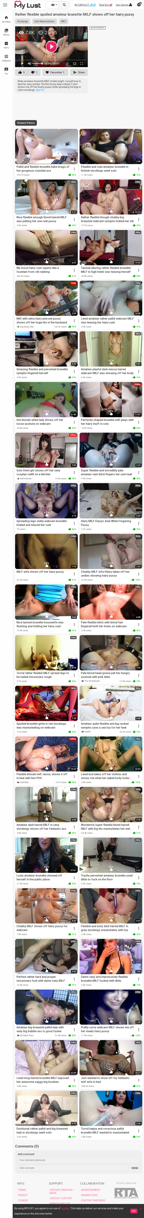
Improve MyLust (60, 1203)
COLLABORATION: (92, 1183)
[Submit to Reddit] (74, 30)
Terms (22, 1190)
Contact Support (61, 1198)
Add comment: (26, 1154)
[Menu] (130, 4)
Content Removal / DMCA (62, 1192)
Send (135, 1168)
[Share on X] (81, 30)
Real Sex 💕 (105, 5)
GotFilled (24, 782)
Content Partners (93, 1200)
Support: (56, 1183)
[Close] (140, 1210)
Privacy (23, 1195)
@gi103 (40, 90)
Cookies (23, 1200)
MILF (63, 21)
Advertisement (90, 1190)
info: (21, 1183)
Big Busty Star (27, 327)
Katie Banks (26, 478)
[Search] (64, 4)
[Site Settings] (138, 4)
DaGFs (87, 731)
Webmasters (89, 1195)
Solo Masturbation (44, 21)
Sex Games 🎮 (124, 5)
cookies (65, 1208)
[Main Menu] (5, 5)
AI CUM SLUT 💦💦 (85, 5)
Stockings (22, 21)
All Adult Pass (27, 1035)
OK (134, 1211)
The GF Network (92, 681)
